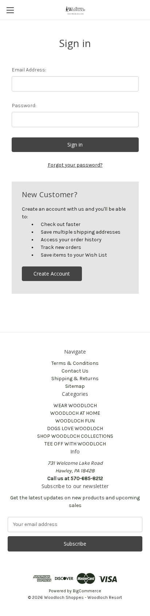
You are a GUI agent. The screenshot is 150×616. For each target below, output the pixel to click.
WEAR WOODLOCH (75, 405)
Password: (24, 105)
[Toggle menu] (10, 10)
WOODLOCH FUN (75, 421)
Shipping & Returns (75, 378)
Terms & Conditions (75, 363)
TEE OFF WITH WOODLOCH (75, 444)
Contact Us (75, 371)
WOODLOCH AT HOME (75, 413)
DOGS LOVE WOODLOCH (75, 428)
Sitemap (75, 386)
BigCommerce (87, 590)
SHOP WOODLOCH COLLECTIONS (75, 436)
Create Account (51, 273)
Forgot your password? (75, 165)
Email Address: (29, 70)
